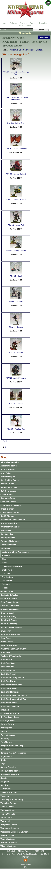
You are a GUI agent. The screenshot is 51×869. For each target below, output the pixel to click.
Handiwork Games (8, 620)
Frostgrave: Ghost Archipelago (15, 552)
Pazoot (3, 731)
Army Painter (6, 473)
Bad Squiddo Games (9, 480)
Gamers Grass (6, 592)
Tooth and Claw (7, 810)
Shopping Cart (25, 33)
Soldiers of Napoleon (9, 774)
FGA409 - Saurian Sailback (16, 174)
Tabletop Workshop (9, 792)
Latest (20, 26)
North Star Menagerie (10, 692)
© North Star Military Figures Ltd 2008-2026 (25, 851)
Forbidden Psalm (8, 545)
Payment (23, 23)
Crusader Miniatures (9, 513)
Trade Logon (25, 864)
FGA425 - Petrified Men (16, 429)
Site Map (44, 854)
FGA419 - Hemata (16, 352)
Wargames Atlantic (8, 825)
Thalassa (4, 796)
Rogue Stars (6, 756)
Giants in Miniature (8, 599)
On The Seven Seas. (9, 717)
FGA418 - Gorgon (16, 327)
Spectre (3, 778)
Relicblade (5, 749)
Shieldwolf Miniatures (10, 771)
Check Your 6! (6, 495)
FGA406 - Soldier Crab (16, 123)
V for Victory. (6, 817)
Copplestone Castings (10, 505)
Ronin (3, 760)
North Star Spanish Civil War (13, 699)
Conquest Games (8, 502)
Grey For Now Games (10, 609)
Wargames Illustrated (9, 828)
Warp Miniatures (7, 839)
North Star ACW (7, 670)
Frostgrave (5, 548)
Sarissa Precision (8, 767)
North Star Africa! (8, 674)
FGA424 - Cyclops (16, 403)
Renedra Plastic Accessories (13, 753)
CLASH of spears (8, 491)
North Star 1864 (7, 663)
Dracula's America (8, 523)
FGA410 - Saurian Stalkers (16, 199)
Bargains (43, 23)
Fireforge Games (7, 538)
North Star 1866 (7, 667)
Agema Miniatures (8, 466)
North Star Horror (8, 681)
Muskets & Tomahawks (10, 656)
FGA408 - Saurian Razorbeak (16, 149)
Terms (28, 26)
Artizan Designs (7, 477)
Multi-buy (44, 37)
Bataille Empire (7, 484)
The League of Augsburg (11, 800)
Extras (4, 563)
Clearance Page (7, 498)
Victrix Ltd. (5, 821)
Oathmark (4, 710)
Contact (33, 23)
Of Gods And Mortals (9, 713)
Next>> (5, 441)
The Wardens (8, 581)
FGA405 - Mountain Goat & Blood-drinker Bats (16, 98)
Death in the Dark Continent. (13, 520)
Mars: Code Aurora (8, 645)
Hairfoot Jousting (8, 617)
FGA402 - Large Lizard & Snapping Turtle (16, 73)
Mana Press (5, 638)
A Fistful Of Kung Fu (9, 462)
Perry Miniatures (7, 735)
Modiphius (5, 652)
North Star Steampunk (10, 706)
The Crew (6, 574)
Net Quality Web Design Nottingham (24, 854)
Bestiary (6, 556)
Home (4, 23)
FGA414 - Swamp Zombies (16, 250)
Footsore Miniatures (9, 541)
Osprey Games (7, 724)
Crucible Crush (7, 509)
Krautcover (5, 631)
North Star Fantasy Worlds (12, 678)
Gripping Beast (7, 613)
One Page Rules (7, 721)
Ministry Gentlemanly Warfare (13, 649)
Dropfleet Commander (10, 527)
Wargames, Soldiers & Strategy (14, 832)
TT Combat (5, 789)
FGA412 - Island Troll (16, 225)
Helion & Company (8, 624)
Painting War (6, 728)
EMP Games (5, 530)
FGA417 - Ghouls (16, 301)
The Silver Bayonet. (9, 803)
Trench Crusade (7, 814)
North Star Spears (8, 703)
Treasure (6, 584)
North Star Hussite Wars (11, 685)
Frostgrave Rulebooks (12, 566)
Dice (4, 559)
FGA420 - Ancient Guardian (16, 378)
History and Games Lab (11, 627)
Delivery (13, 23)
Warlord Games (7, 835)
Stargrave (4, 782)
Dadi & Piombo (7, 516)
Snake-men (7, 570)
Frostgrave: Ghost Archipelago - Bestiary (26, 50)
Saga (2, 764)
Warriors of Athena (8, 843)
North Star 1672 (7, 660)
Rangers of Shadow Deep (11, 746)
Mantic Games (6, 642)
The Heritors (7, 577)
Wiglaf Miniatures (8, 846)
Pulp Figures (6, 742)
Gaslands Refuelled (9, 595)
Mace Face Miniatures (10, 634)
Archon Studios (7, 469)
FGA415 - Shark (16, 276)
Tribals (5, 588)
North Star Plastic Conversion (13, 695)
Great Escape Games (9, 602)
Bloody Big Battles (8, 487)
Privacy (25, 857)
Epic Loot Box (6, 534)
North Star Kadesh (8, 688)
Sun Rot (4, 785)
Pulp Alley (4, 739)
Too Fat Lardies (7, 807)
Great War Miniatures (9, 606)
